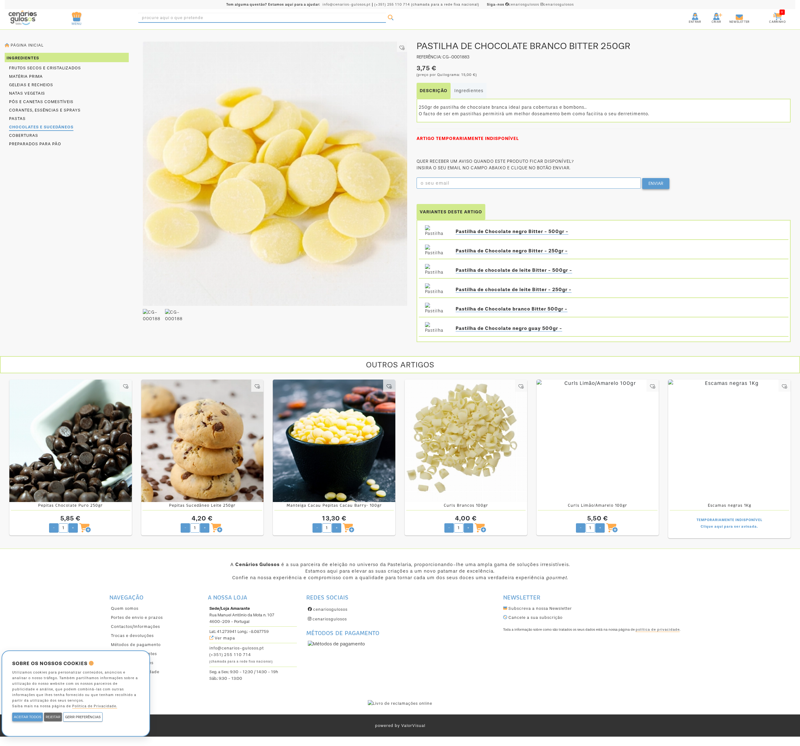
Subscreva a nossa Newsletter (539, 608)
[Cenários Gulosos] (46, 18)
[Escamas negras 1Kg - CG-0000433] (729, 441)
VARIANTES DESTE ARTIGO (451, 212)
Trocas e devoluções (132, 635)
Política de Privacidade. (94, 706)
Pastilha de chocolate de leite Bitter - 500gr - (514, 270)
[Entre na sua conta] (689, 14)
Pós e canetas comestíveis (41, 101)
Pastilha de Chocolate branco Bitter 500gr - (512, 309)
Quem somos (124, 608)
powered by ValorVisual (400, 725)
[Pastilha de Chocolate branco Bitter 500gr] (435, 309)
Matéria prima (26, 76)
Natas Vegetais (27, 93)
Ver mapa (224, 638)
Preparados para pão (35, 144)
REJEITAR (53, 717)
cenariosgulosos (513, 4)
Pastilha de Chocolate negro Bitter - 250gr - (512, 251)
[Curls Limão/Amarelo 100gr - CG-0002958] (598, 441)
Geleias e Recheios (31, 84)
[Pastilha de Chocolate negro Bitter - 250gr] (435, 251)
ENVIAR (655, 183)
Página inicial (26, 45)
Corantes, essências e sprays (45, 110)
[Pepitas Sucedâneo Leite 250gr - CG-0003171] (202, 441)
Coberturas (23, 135)
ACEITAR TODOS (27, 717)
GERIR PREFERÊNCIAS (83, 717)
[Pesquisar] (390, 18)
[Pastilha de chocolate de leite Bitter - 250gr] (435, 289)
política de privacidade (658, 630)
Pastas (17, 118)
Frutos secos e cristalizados (45, 68)
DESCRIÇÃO (434, 90)
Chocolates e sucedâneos (41, 127)
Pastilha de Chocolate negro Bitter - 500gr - (512, 231)
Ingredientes (468, 90)
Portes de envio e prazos (137, 617)
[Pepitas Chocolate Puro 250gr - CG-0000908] (70, 441)
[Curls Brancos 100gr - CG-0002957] (466, 441)
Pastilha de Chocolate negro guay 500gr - (509, 328)
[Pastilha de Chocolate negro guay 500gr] (435, 328)
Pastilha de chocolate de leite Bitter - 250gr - (514, 289)
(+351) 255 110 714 (392, 4)
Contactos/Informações (135, 626)
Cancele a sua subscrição (534, 617)
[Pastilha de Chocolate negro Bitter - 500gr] (435, 231)
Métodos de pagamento (136, 644)
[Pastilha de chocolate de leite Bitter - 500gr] (435, 270)
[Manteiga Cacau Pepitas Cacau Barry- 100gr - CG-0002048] (334, 441)
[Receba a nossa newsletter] (733, 14)
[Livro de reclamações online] (400, 703)
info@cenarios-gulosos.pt (346, 4)
